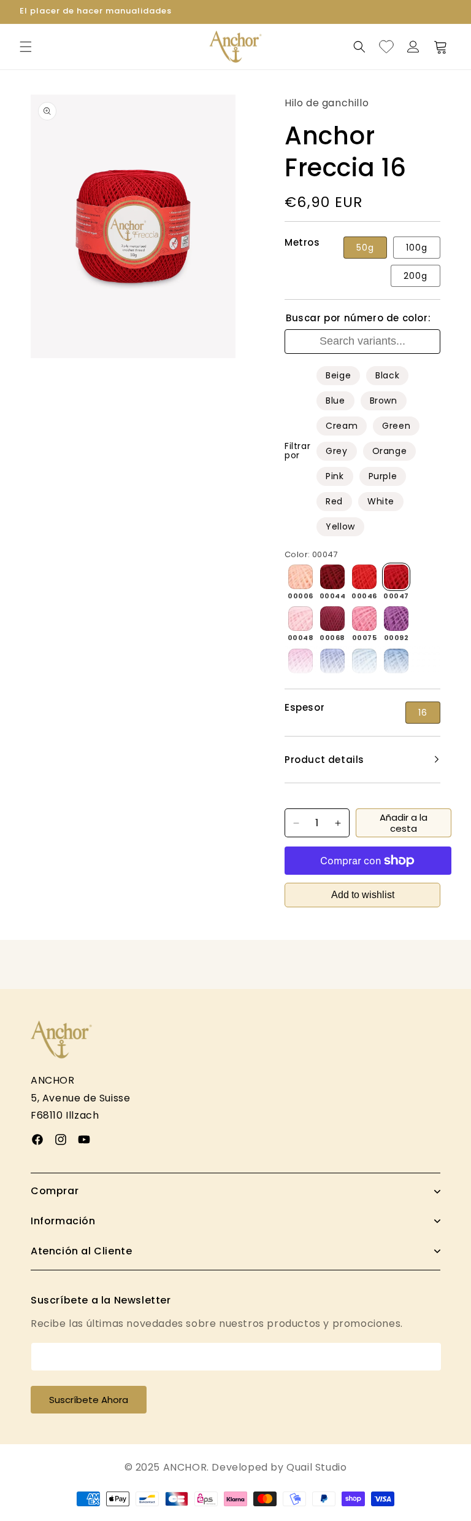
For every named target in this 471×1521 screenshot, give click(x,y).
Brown (383, 400)
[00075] (364, 618)
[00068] (332, 618)
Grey (336, 451)
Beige (338, 375)
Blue (335, 400)
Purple (383, 476)
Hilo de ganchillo (327, 103)
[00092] (396, 618)
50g (365, 247)
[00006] (300, 577)
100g (416, 247)
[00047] (396, 577)
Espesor (304, 708)
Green (396, 426)
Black (387, 375)
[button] (25, 46)
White (380, 501)
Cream (342, 426)
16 (422, 712)
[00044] (332, 577)
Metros (302, 243)
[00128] (364, 661)
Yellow (340, 526)
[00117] (332, 661)
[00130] (396, 661)
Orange (389, 451)
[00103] (300, 661)
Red (334, 501)
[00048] (300, 618)
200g (415, 276)
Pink (334, 476)
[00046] (364, 577)
